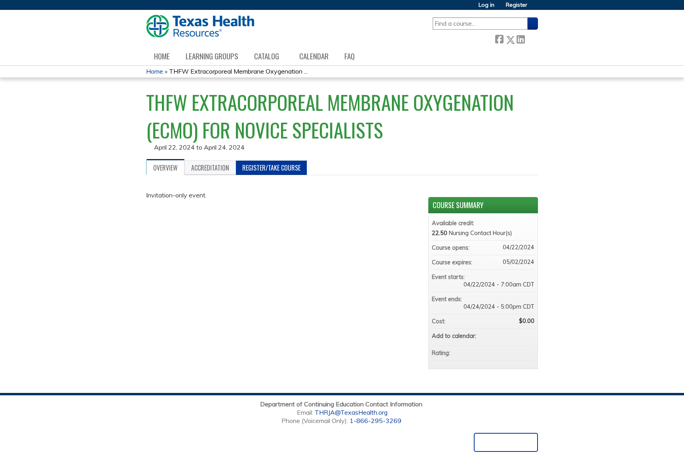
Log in (486, 5)
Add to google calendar (497, 336)
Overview (165, 168)
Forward (531, 38)
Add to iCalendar (518, 336)
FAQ (349, 56)
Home (162, 56)
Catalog (266, 56)
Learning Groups (212, 56)
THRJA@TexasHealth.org (351, 412)
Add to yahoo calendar (507, 336)
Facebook (499, 38)
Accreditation (210, 168)
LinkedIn (520, 38)
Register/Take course (271, 168)
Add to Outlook (528, 336)
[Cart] (535, 7)
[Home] (200, 26)
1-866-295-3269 (375, 421)
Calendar (314, 56)
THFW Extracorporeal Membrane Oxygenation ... (238, 71)
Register (516, 5)
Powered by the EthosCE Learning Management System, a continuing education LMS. (506, 442)
